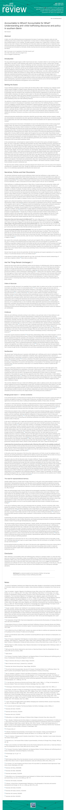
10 (21, 203)
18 (33, 287)
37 (24, 431)
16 (20, 257)
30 (9, 360)
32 (20, 375)
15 (35, 253)
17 (36, 271)
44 (17, 509)
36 (17, 424)
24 (51, 327)
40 (27, 450)
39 (46, 439)
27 (56, 337)
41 (40, 464)
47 (17, 541)
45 (52, 511)
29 (20, 358)
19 (14, 292)
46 (54, 532)
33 (50, 390)
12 (19, 211)
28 (35, 343)
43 (8, 502)
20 (27, 292)
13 (40, 226)
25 (10, 331)
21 (13, 295)
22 (49, 299)
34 (56, 407)
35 (23, 415)
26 (25, 334)
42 (31, 474)
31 (11, 364)
